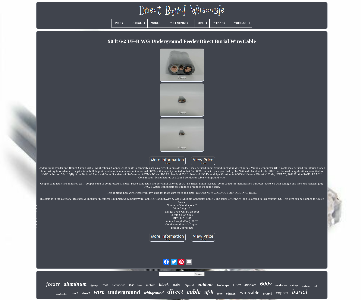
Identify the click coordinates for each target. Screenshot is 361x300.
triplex (189, 284)
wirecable (249, 292)
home (139, 285)
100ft (237, 285)
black (164, 284)
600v (266, 283)
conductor (306, 286)
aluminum (75, 284)
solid (176, 285)
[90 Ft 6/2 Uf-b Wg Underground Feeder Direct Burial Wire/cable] (182, 65)
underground (124, 292)
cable (194, 291)
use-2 (74, 293)
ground (267, 293)
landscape (223, 285)
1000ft (104, 285)
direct (175, 291)
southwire (281, 285)
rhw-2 (86, 293)
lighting (94, 285)
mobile (150, 285)
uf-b (208, 292)
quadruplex (61, 294)
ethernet (231, 293)
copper (282, 292)
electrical (118, 285)
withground (154, 292)
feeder (53, 284)
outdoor (205, 284)
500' (131, 285)
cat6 (315, 286)
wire (99, 291)
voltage (294, 285)
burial (299, 291)
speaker (250, 285)
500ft (219, 293)
